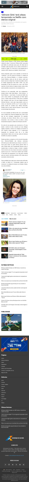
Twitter (15, 214)
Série (7, 214)
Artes (2, 380)
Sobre (2, 362)
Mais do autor (13, 218)
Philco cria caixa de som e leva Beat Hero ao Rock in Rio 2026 (14, 280)
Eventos (3, 386)
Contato (3, 366)
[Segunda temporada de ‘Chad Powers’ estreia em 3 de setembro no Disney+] (4, 256)
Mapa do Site (4, 372)
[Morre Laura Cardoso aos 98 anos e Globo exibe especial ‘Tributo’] (4, 243)
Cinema (3, 382)
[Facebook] (19, 29)
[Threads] (23, 464)
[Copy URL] (7, 29)
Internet (3, 390)
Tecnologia (3, 398)
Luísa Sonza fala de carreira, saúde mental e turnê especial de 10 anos (14, 288)
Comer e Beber (4, 384)
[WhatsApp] (10, 29)
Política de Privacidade (6, 368)
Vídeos (19, 214)
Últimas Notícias (5, 360)
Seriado (3, 214)
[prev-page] (2, 261)
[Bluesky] (20, 464)
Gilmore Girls (13, 213)
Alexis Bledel (7, 213)
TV (5, 9)
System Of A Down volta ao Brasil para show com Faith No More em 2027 (13, 301)
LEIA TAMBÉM (4, 218)
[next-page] (4, 261)
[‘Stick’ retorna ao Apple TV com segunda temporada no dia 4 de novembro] (4, 223)
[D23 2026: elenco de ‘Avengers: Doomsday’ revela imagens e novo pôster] (4, 249)
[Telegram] (13, 29)
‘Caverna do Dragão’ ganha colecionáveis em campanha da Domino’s (14, 277)
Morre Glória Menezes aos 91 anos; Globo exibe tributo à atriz (13, 293)
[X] (16, 29)
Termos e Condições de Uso (7, 370)
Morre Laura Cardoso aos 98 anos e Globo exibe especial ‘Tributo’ (13, 297)
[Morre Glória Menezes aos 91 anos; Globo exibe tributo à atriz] (4, 236)
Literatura (3, 392)
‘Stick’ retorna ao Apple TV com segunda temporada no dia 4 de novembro (17, 223)
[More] (25, 29)
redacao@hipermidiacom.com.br (16, 455)
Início (2, 9)
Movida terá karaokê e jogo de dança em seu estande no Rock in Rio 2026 (13, 284)
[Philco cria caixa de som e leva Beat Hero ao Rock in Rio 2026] (4, 230)
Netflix (25, 213)
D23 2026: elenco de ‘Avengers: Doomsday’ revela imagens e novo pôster (17, 249)
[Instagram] (9, 464)
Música (3, 394)
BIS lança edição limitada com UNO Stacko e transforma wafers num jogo (13, 268)
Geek (2, 388)
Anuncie (24, 471)
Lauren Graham (20, 213)
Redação (4, 26)
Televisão (11, 214)
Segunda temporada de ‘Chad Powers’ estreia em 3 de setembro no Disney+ (18, 256)
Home (2, 358)
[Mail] (12, 464)
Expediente (3, 364)
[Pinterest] (22, 29)
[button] (2, 6)
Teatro (2, 396)
